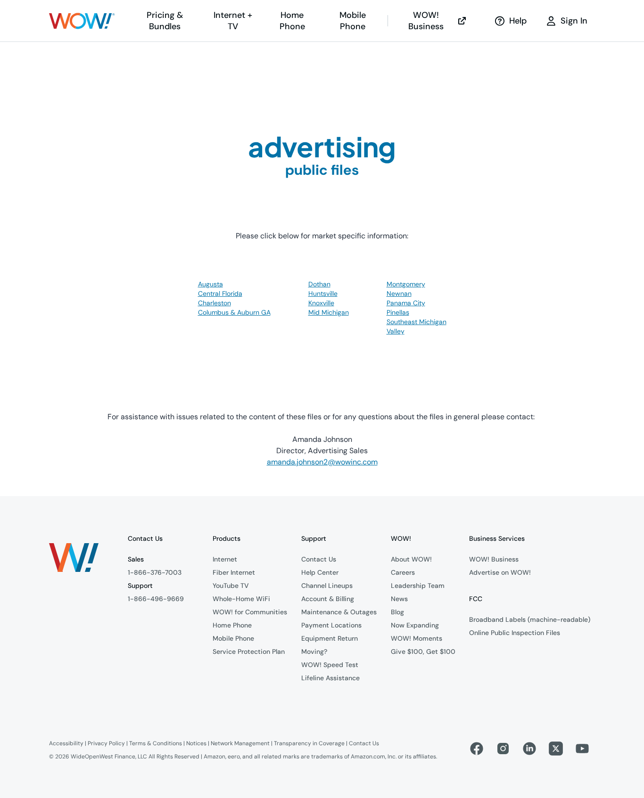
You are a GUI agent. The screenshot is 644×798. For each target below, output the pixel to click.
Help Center (320, 572)
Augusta (210, 284)
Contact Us (318, 559)
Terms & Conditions (155, 743)
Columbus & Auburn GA (234, 312)
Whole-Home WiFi (241, 598)
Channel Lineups (327, 585)
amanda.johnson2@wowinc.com (322, 462)
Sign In (574, 20)
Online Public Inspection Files (514, 632)
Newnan (399, 293)
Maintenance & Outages (339, 612)
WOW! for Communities (250, 612)
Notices (196, 743)
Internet (225, 559)
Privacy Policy (106, 743)
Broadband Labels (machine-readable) (529, 619)
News (399, 598)
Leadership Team (418, 585)
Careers (403, 572)
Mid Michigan (328, 312)
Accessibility (66, 743)
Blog (397, 612)
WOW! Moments (416, 638)
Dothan (319, 284)
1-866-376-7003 (155, 572)
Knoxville (321, 303)
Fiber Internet (234, 572)
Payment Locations (331, 625)
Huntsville (323, 293)
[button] (82, 21)
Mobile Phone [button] (352, 20)
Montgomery (406, 284)
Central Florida (220, 293)
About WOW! (411, 559)
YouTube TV (231, 585)
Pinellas (398, 312)
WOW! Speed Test (329, 664)
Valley (396, 331)
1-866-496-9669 (156, 598)
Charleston (214, 303)
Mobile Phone (233, 638)
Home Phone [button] (292, 20)
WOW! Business (426, 20)
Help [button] (518, 20)
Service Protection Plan (249, 651)
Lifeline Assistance (330, 678)
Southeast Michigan (416, 322)
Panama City (406, 303)
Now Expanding (415, 625)
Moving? (314, 651)
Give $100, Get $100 (423, 651)
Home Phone (232, 625)
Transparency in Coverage (309, 743)
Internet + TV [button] (233, 20)
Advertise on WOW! (500, 572)
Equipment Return (329, 638)
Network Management (240, 743)
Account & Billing (327, 598)
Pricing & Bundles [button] (165, 20)
